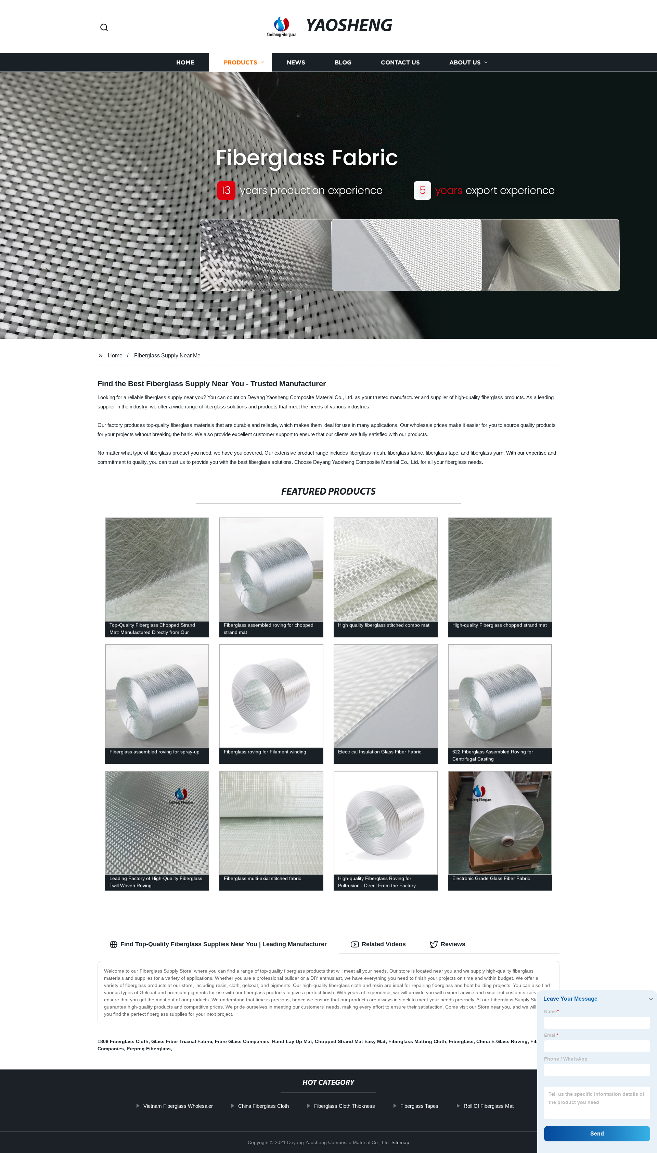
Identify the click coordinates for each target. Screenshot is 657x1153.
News (296, 62)
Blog (343, 62)
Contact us (400, 62)
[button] (104, 28)
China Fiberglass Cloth (263, 1106)
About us (465, 62)
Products (240, 62)
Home (185, 62)
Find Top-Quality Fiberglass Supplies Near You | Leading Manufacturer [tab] (223, 944)
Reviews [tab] (453, 944)
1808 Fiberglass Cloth (123, 1041)
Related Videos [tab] (384, 944)
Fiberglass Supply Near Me (167, 355)
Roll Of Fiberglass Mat (489, 1106)
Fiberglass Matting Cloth (417, 1041)
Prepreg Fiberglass (149, 1048)
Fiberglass (461, 1041)
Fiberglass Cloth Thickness (344, 1106)
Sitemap (400, 1142)
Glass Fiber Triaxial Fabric (181, 1041)
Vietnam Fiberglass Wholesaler (178, 1106)
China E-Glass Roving (502, 1041)
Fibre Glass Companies (242, 1041)
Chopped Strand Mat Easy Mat (350, 1041)
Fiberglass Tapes (419, 1106)
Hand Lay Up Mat (292, 1041)
